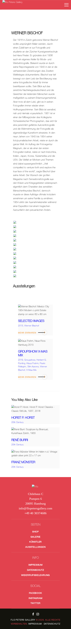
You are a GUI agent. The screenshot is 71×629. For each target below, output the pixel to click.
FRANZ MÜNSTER (23, 462)
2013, (21, 325)
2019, (21, 359)
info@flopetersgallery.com (35, 508)
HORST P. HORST (23, 417)
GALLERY (23, 620)
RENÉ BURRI (19, 440)
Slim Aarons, (33, 366)
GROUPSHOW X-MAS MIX (32, 353)
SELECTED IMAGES (31, 321)
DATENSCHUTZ (52, 623)
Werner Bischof (31, 325)
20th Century (17, 422)
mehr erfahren (27, 333)
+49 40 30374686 (35, 513)
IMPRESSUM (35, 623)
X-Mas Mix (31, 370)
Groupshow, (30, 359)
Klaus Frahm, (33, 363)
